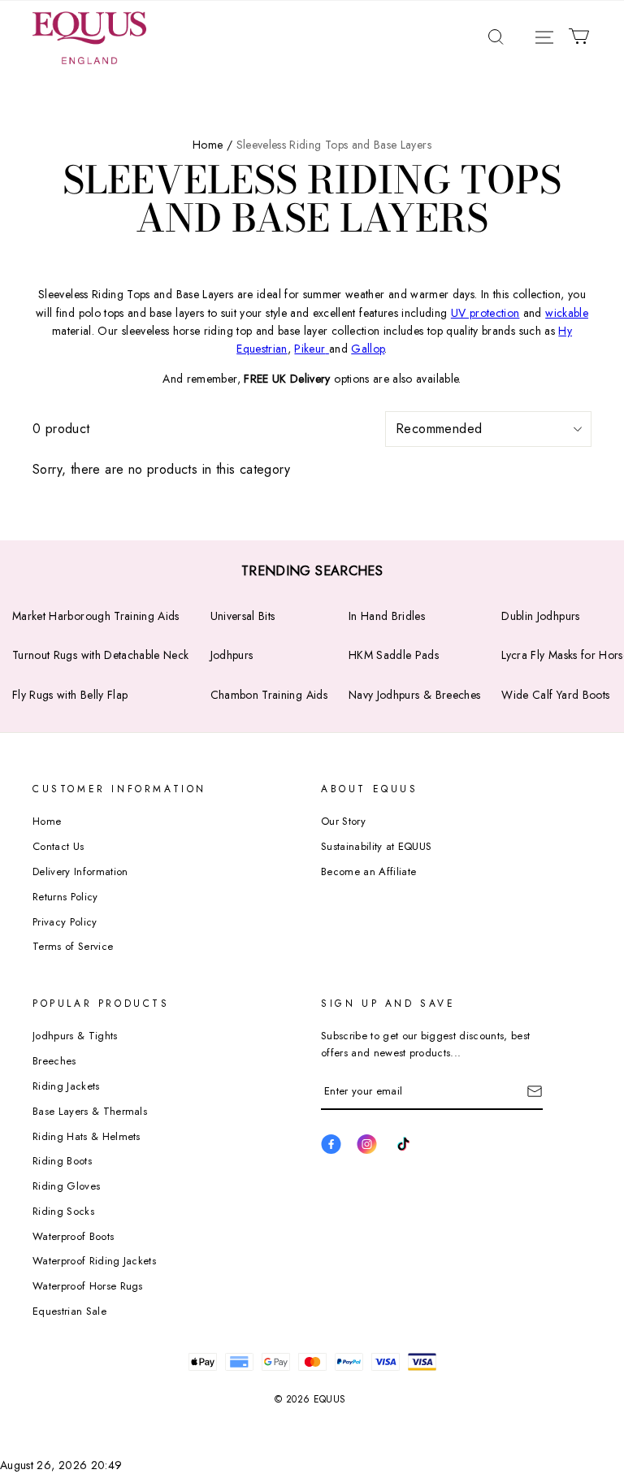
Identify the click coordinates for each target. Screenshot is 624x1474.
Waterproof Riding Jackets (94, 1260)
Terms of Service (72, 946)
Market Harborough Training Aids (96, 616)
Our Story (343, 821)
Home (46, 821)
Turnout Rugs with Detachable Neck (100, 655)
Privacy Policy (65, 922)
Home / (212, 145)
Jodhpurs (232, 655)
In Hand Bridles (387, 616)
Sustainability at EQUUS (376, 846)
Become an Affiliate (368, 871)
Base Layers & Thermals (89, 1111)
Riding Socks (63, 1211)
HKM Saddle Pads (394, 655)
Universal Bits (242, 616)
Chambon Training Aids (268, 695)
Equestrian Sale (69, 1311)
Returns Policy (65, 896)
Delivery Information (80, 871)
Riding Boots (62, 1160)
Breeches (54, 1061)
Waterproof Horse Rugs (87, 1286)
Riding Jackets (66, 1086)
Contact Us (58, 846)
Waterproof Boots (73, 1236)
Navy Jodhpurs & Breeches (414, 695)
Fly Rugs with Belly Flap (70, 695)
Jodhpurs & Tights (75, 1035)
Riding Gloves (66, 1186)
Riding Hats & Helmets (86, 1136)
